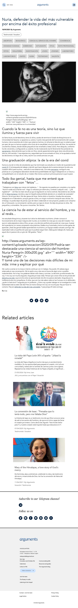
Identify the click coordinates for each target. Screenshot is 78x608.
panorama (54, 169)
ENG (11, 5)
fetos (16, 187)
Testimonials (8, 35)
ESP (8, 5)
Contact (21, 593)
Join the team (28, 593)
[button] (28, 571)
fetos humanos (12, 194)
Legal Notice (22, 596)
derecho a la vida (8, 278)
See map (22, 559)
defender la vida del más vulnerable (27, 287)
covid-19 (5, 167)
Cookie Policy (55, 596)
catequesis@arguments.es (27, 556)
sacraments (6, 151)
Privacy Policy (55, 593)
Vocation (17, 35)
